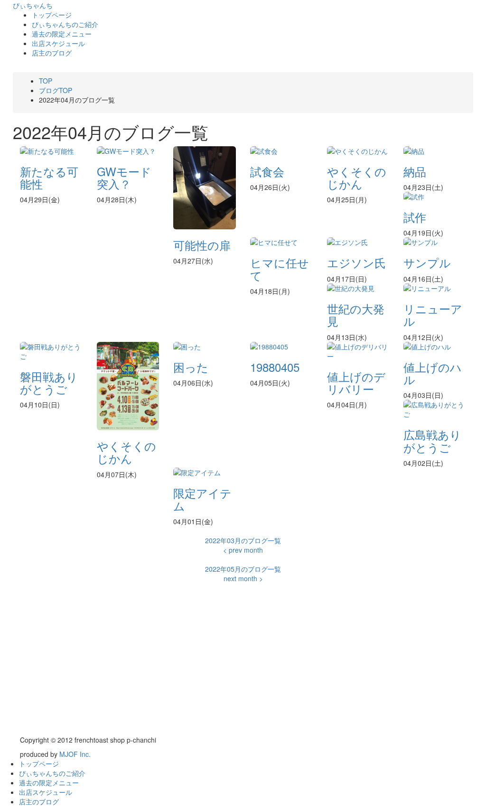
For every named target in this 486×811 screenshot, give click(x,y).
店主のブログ (52, 52)
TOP (45, 80)
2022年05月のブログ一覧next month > (243, 573)
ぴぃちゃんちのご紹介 (65, 24)
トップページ (52, 14)
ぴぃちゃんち (33, 5)
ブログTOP (55, 90)
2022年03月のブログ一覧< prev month (243, 545)
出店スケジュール (58, 43)
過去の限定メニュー (62, 33)
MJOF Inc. (75, 754)
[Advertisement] (243, 663)
